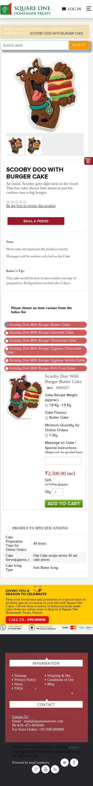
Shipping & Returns (61, 676)
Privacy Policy (25, 680)
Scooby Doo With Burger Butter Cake (39, 325)
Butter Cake (58, 417)
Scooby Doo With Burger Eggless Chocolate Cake (43, 350)
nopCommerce (39, 762)
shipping (63, 484)
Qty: (48, 492)
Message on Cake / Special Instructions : (61, 445)
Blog (50, 684)
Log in (73, 9)
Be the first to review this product (31, 206)
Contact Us (20, 717)
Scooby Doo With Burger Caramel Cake (41, 332)
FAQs (18, 688)
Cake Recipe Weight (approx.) (61, 397)
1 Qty (53, 435)
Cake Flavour (56, 413)
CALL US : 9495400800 (27, 620)
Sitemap (20, 676)
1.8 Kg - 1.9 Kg (60, 405)
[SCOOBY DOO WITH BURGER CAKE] (15, 153)
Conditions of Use (60, 680)
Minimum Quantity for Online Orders (62, 427)
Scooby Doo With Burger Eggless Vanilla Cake (47, 360)
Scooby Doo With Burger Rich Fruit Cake (42, 368)
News (18, 684)
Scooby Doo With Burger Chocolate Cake (42, 340)
